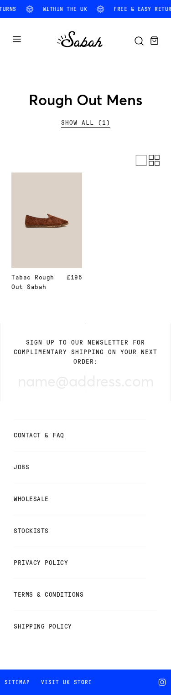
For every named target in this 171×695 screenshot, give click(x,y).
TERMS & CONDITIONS (48, 594)
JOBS (21, 467)
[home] (80, 47)
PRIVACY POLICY (41, 562)
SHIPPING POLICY (43, 626)
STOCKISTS (31, 531)
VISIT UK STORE (66, 682)
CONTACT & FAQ (39, 435)
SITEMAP (17, 682)
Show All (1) (85, 122)
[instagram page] (164, 682)
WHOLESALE (31, 499)
